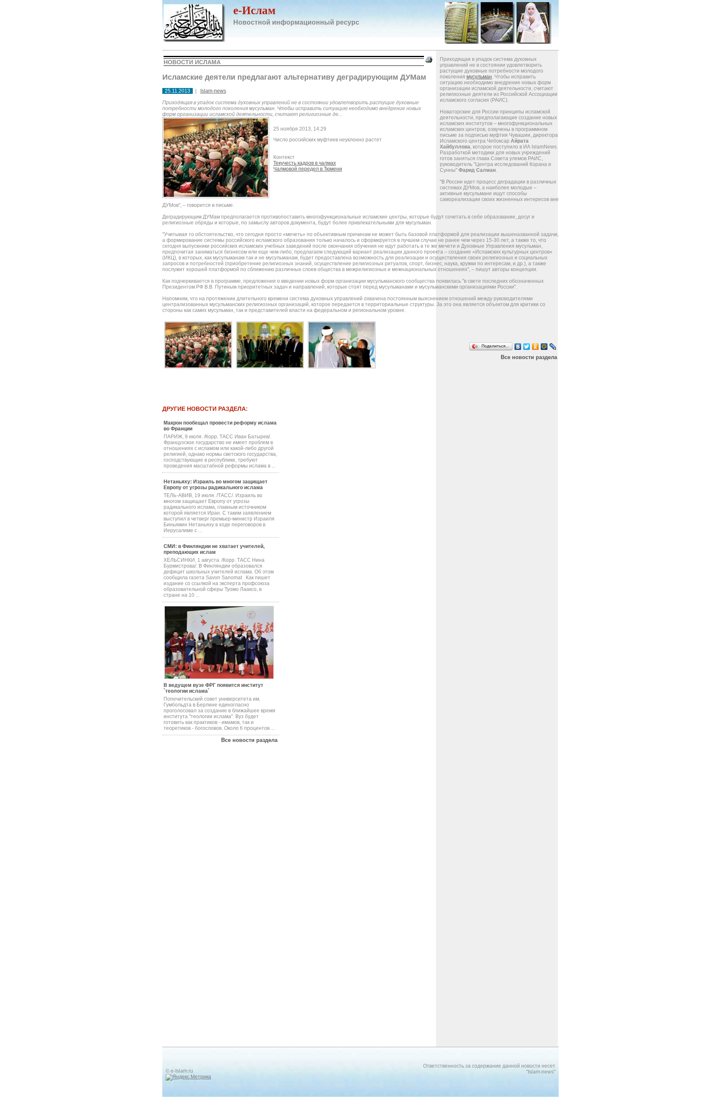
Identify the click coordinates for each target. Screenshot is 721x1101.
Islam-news (213, 91)
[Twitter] (526, 346)
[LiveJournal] (553, 346)
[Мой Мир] (544, 346)
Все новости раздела (529, 357)
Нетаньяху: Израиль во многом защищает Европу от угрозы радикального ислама (215, 484)
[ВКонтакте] (518, 346)
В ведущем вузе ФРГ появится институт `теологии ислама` (213, 688)
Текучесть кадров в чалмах (304, 163)
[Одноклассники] (535, 346)
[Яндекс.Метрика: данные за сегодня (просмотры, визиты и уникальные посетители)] (188, 1077)
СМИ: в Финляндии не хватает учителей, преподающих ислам (214, 549)
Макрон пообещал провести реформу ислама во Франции (220, 426)
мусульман (479, 77)
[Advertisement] (360, 383)
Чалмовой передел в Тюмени (307, 169)
